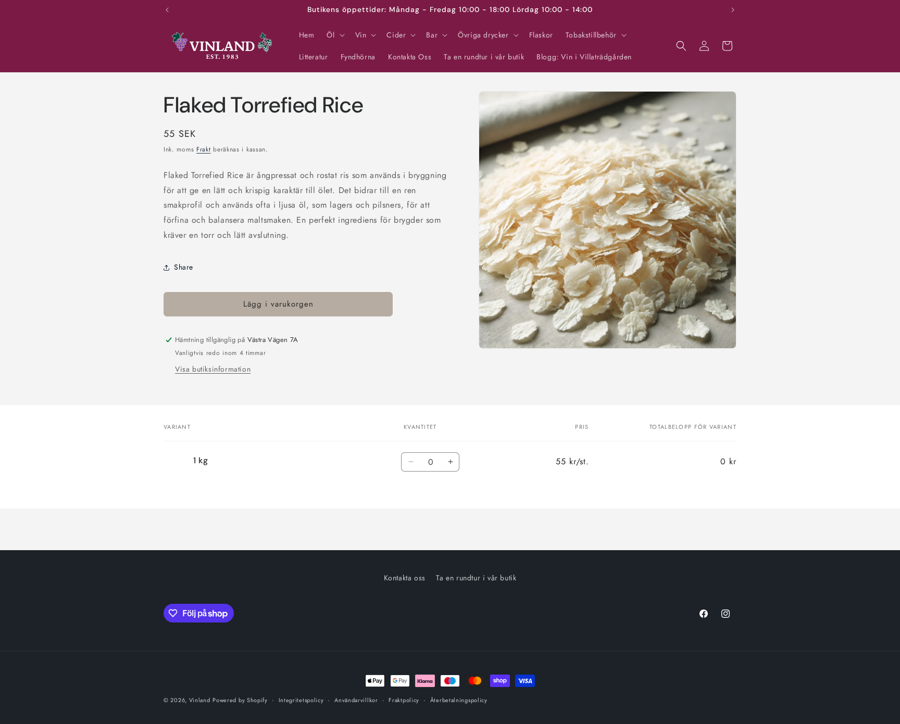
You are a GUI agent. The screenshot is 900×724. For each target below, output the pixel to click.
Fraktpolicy (404, 700)
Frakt (203, 149)
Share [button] (183, 267)
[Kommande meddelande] (732, 10)
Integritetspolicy (301, 700)
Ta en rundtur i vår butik (476, 578)
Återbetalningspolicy (459, 700)
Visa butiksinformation (213, 369)
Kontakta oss (405, 578)
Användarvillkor (356, 700)
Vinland (199, 700)
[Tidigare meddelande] (167, 10)
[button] (334, 35)
